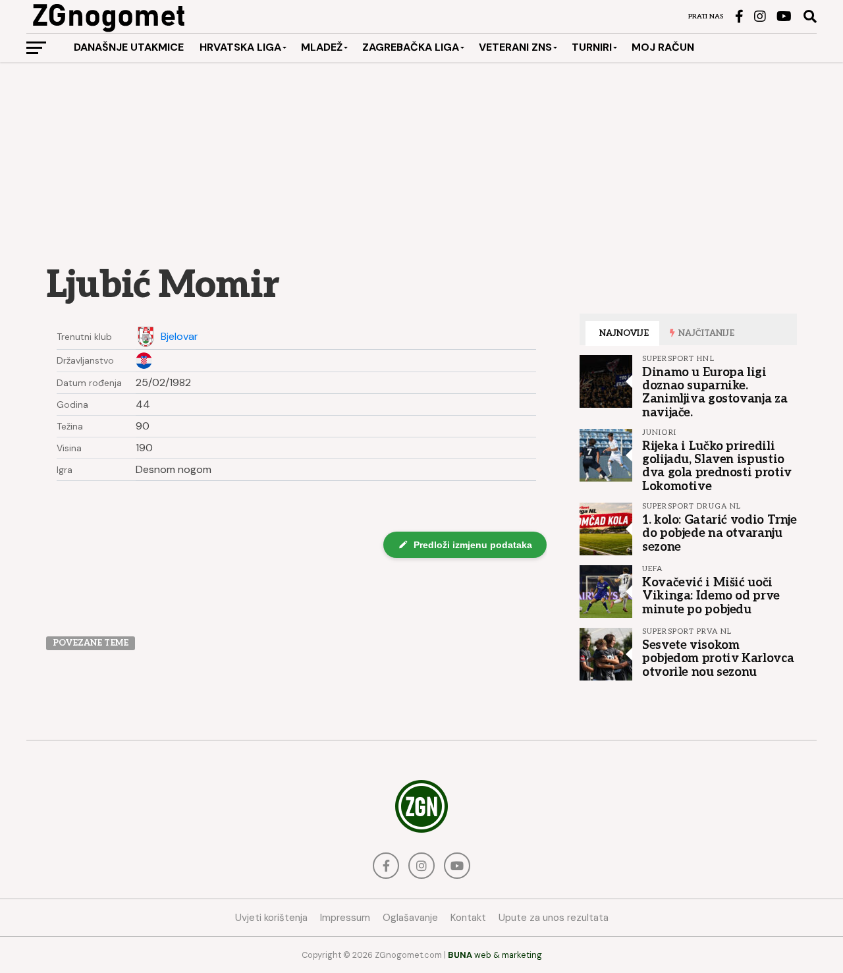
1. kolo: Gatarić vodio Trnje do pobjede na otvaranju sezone (719, 533)
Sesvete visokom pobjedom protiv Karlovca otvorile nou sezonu (718, 658)
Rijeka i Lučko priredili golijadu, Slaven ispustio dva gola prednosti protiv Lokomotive (717, 466)
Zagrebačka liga (410, 47)
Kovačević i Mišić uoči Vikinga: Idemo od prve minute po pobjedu (711, 595)
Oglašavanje (410, 917)
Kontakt (468, 917)
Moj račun (663, 47)
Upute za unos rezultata (554, 917)
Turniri (592, 47)
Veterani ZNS (515, 47)
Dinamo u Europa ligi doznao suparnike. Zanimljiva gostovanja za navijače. (714, 392)
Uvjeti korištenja (271, 917)
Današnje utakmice (129, 47)
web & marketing (495, 954)
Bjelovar (179, 336)
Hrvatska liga (240, 47)
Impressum (345, 917)
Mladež (321, 47)
